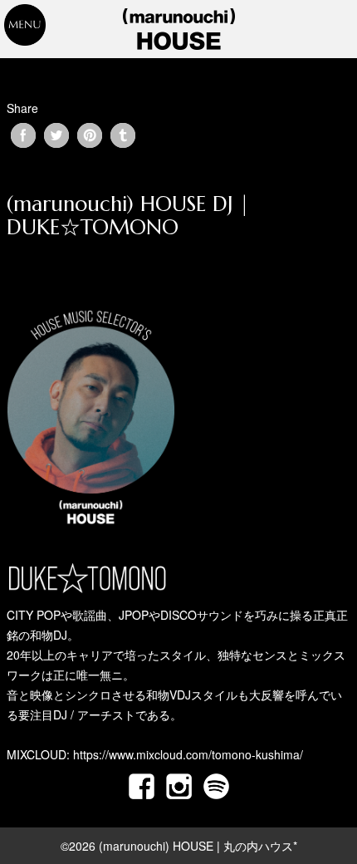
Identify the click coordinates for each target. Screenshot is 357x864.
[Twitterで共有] (56, 135)
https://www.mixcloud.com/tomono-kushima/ (188, 754)
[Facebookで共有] (23, 135)
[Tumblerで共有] (122, 135)
